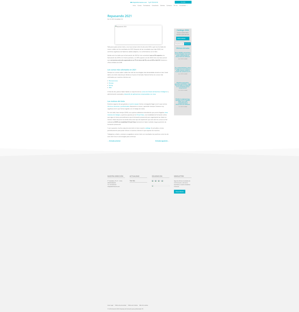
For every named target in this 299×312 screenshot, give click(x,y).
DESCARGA (181, 38)
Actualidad (182, 5)
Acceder (183, 2)
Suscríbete (180, 192)
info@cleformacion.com (139, 2)
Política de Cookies (133, 305)
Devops (111, 83)
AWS (110, 87)
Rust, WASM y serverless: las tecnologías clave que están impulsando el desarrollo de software (183, 54)
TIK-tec (175, 5)
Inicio (134, 5)
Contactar (149, 169)
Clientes (162, 5)
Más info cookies (143, 305)
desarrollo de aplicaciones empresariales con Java (140, 94)
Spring (111, 85)
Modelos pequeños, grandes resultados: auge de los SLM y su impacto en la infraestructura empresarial (183, 85)
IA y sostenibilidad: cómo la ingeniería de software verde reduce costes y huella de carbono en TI (183, 69)
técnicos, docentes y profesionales (118, 106)
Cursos (139, 5)
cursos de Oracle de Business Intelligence (154, 92)
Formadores (146, 5)
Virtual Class (140, 115)
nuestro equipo (134, 104)
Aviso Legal (110, 305)
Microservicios (113, 81)
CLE (122, 19)
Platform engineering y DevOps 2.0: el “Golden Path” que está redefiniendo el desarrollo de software (183, 101)
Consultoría (155, 5)
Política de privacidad (120, 305)
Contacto (169, 5)
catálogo (147, 128)
